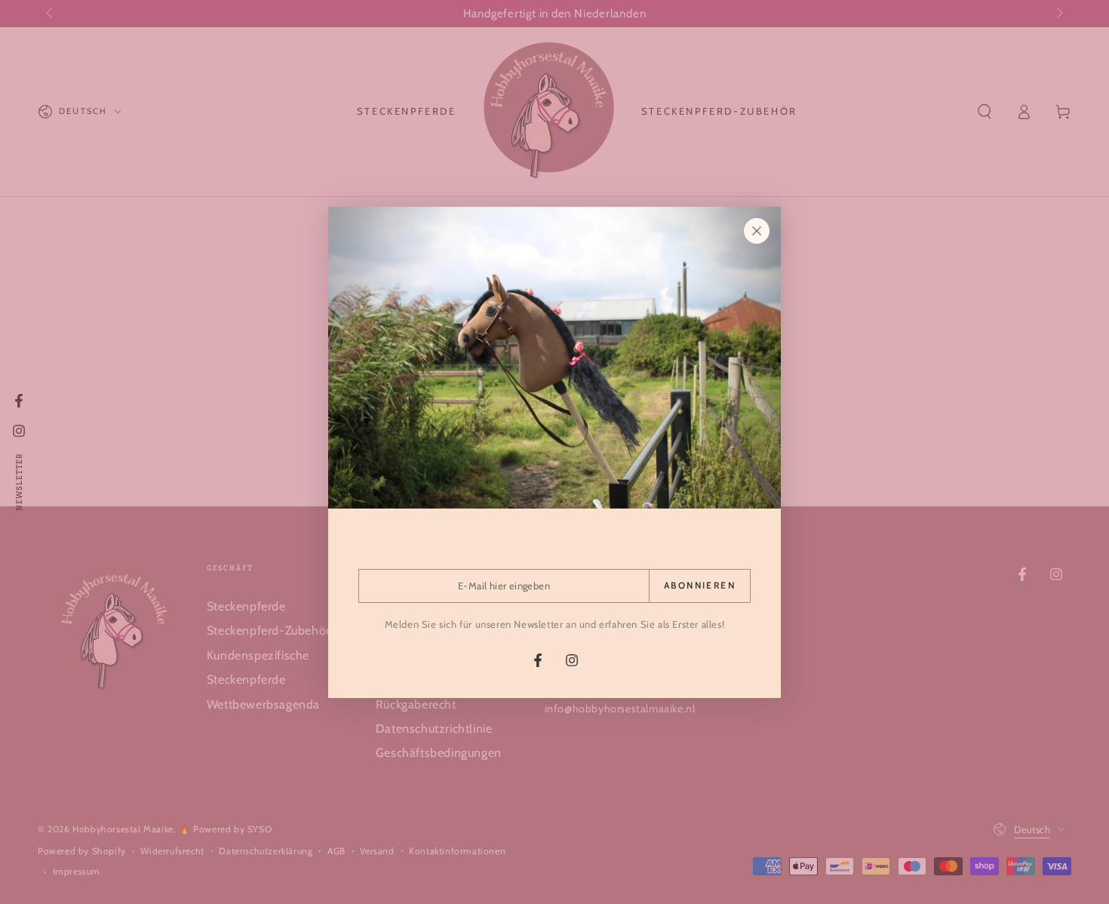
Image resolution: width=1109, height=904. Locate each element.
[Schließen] (756, 231)
